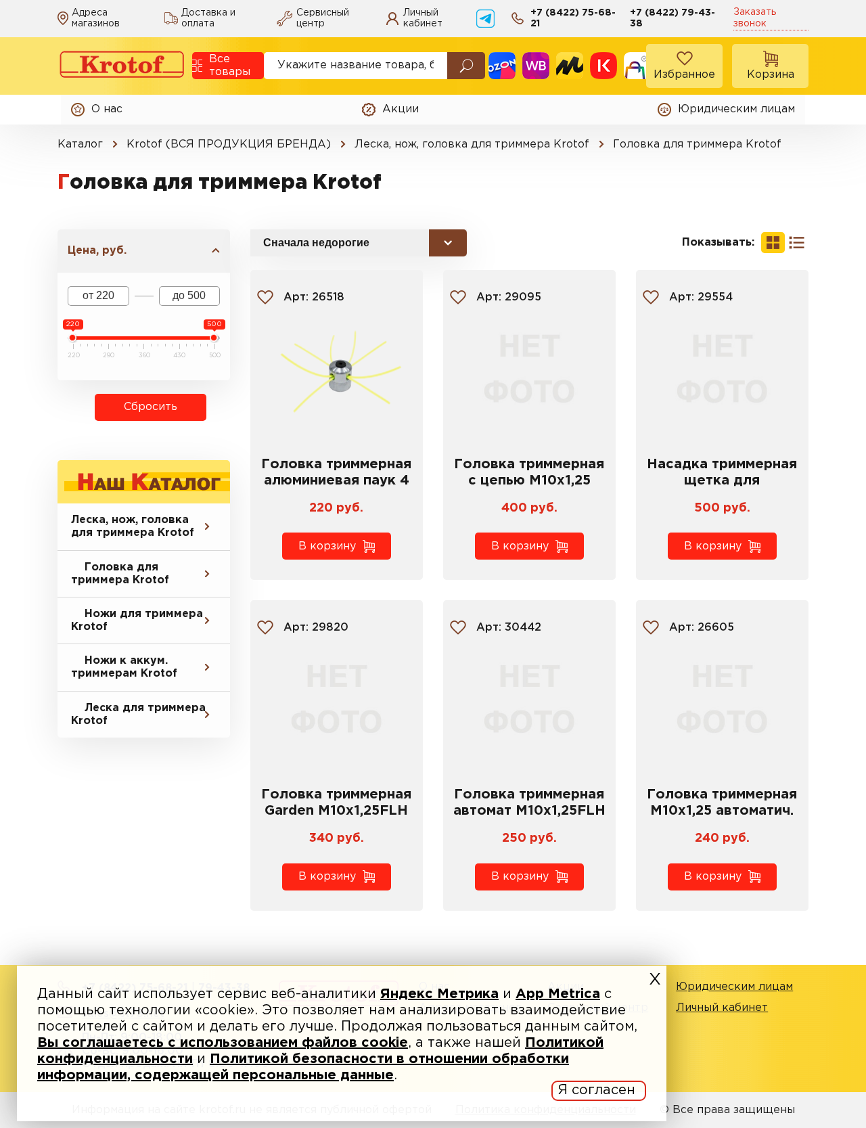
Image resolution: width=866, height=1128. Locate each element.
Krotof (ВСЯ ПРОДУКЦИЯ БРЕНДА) (229, 144)
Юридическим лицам (734, 987)
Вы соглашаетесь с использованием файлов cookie (222, 1043)
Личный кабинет (722, 1008)
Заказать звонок (754, 18)
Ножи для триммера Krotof (137, 620)
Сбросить (150, 407)
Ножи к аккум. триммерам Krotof (124, 667)
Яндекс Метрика (439, 994)
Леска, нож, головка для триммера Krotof (472, 144)
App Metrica (558, 994)
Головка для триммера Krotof (120, 573)
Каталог (80, 144)
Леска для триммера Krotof (138, 714)
